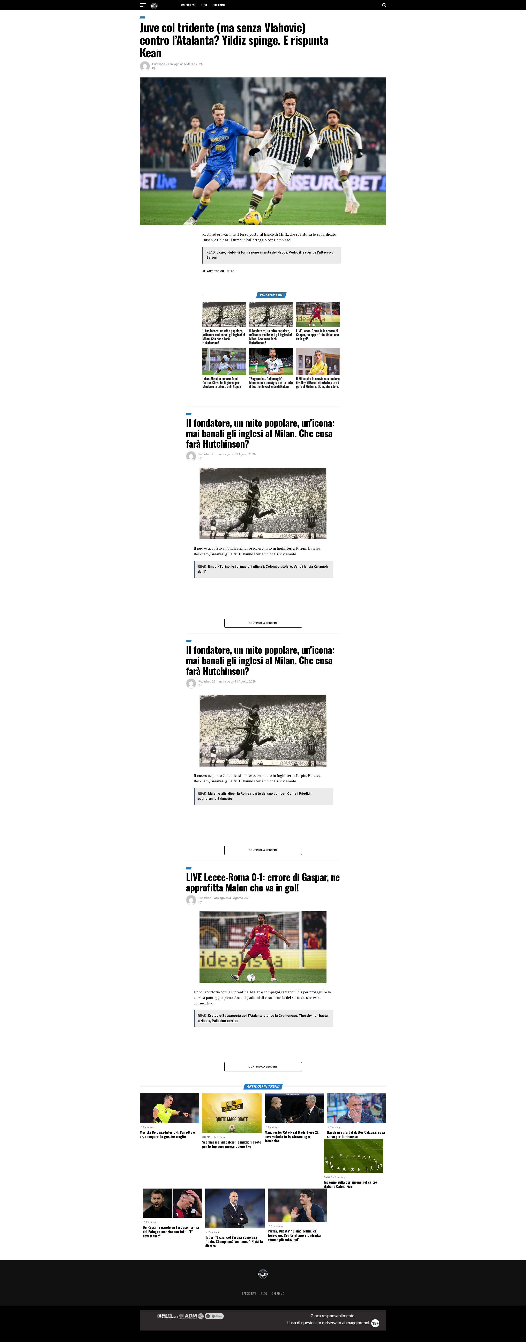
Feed (231, 271)
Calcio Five (188, 5)
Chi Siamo (219, 5)
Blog (204, 5)
